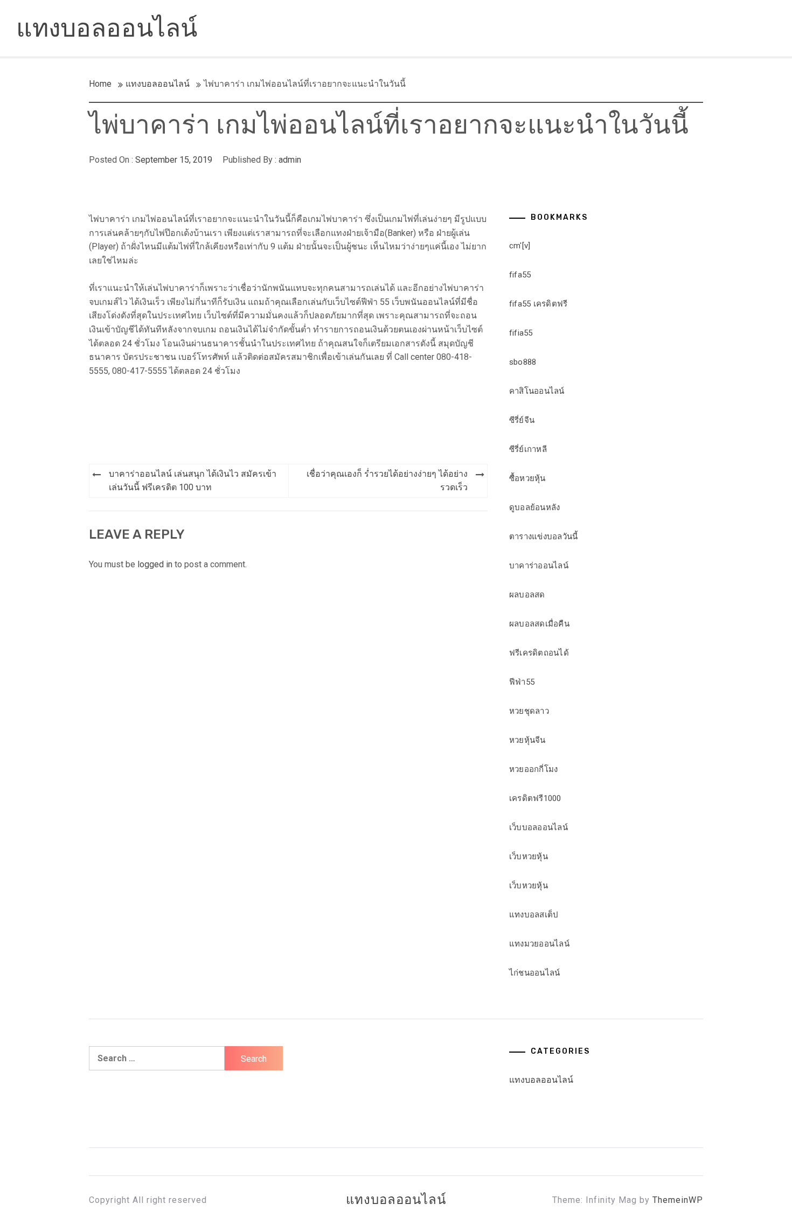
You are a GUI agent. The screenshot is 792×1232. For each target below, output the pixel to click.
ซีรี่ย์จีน (521, 420)
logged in (154, 564)
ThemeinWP (677, 1200)
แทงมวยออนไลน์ (539, 944)
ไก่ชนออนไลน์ (534, 973)
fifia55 (521, 333)
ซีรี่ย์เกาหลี (528, 449)
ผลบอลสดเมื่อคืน (539, 624)
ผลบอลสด (527, 595)
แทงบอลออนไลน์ (106, 28)
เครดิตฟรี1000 (535, 798)
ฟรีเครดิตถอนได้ (539, 653)
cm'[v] (520, 245)
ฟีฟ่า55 (521, 682)
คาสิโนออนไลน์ (537, 391)
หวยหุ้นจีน (527, 740)
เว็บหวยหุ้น (528, 856)
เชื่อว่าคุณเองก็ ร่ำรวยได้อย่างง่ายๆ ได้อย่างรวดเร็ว (387, 481)
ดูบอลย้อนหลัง (534, 507)
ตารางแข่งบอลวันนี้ (543, 536)
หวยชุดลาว (529, 711)
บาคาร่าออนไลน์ (538, 565)
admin (290, 160)
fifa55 (520, 275)
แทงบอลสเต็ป (534, 915)
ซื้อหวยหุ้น (527, 478)
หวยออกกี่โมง (533, 769)
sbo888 (523, 362)
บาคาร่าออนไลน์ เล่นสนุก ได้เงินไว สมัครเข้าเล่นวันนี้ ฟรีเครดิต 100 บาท (192, 481)
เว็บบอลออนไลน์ (538, 827)
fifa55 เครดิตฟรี (538, 304)
